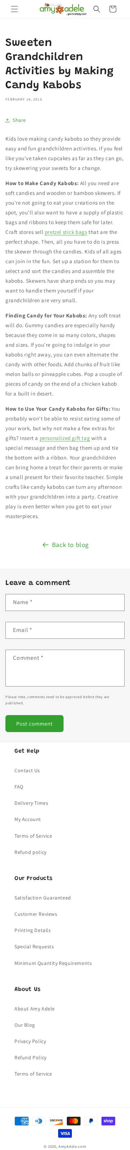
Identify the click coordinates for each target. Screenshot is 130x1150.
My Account (27, 819)
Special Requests (34, 946)
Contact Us (27, 770)
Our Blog (24, 1025)
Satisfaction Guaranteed (42, 897)
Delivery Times (31, 803)
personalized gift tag (65, 438)
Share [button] (19, 120)
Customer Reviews (35, 914)
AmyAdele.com (72, 1146)
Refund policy (30, 852)
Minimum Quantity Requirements (53, 963)
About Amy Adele (34, 1008)
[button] (14, 9)
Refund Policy (30, 1057)
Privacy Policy (30, 1041)
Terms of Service (33, 836)
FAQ (18, 786)
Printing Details (32, 930)
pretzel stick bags (66, 231)
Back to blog (70, 544)
